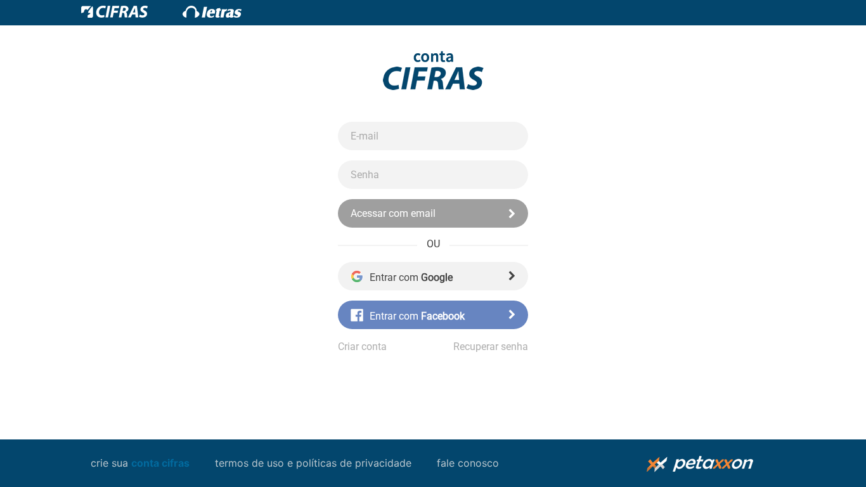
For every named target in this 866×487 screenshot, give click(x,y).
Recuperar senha (490, 347)
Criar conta (362, 347)
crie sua (140, 463)
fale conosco (468, 463)
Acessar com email (393, 213)
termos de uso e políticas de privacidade (313, 463)
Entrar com (411, 277)
